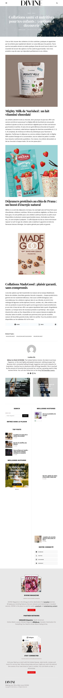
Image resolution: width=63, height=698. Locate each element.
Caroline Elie (41, 29)
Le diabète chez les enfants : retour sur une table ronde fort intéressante (17, 472)
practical (38, 606)
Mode (45, 381)
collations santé (11, 336)
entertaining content (50, 606)
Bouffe (29, 13)
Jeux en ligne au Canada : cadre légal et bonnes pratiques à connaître (20, 451)
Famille (33, 13)
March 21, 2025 (22, 29)
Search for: (8, 413)
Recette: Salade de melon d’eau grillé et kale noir (50, 476)
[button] (15, 489)
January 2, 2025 (13, 389)
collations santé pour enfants (24, 336)
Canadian (46, 602)
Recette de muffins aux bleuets (20, 443)
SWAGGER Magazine (26, 620)
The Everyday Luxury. (48, 370)
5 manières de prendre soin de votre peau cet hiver (49, 538)
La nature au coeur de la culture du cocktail (20, 435)
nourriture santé (38, 336)
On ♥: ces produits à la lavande (49, 414)
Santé (17, 380)
